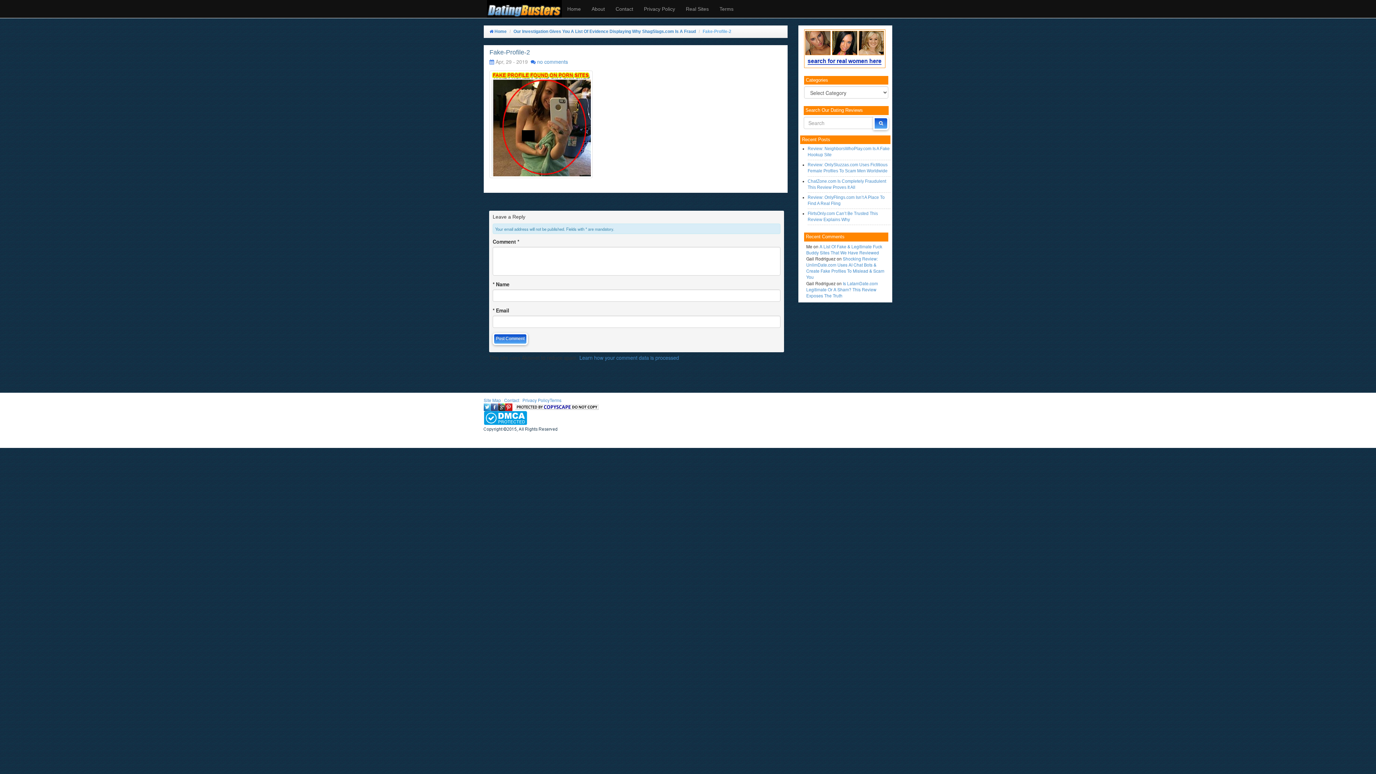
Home (574, 9)
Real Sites (697, 9)
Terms (727, 9)
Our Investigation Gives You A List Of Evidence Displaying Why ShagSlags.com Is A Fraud (604, 31)
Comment (506, 241)
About (598, 9)
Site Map (492, 400)
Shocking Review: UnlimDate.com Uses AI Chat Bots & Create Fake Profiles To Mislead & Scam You (845, 267)
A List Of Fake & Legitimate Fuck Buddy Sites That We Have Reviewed (844, 249)
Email (501, 310)
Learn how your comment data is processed (629, 357)
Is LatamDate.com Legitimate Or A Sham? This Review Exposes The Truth (842, 289)
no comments (552, 61)
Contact (624, 9)
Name (501, 284)
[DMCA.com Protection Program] (505, 417)
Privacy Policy (659, 9)
